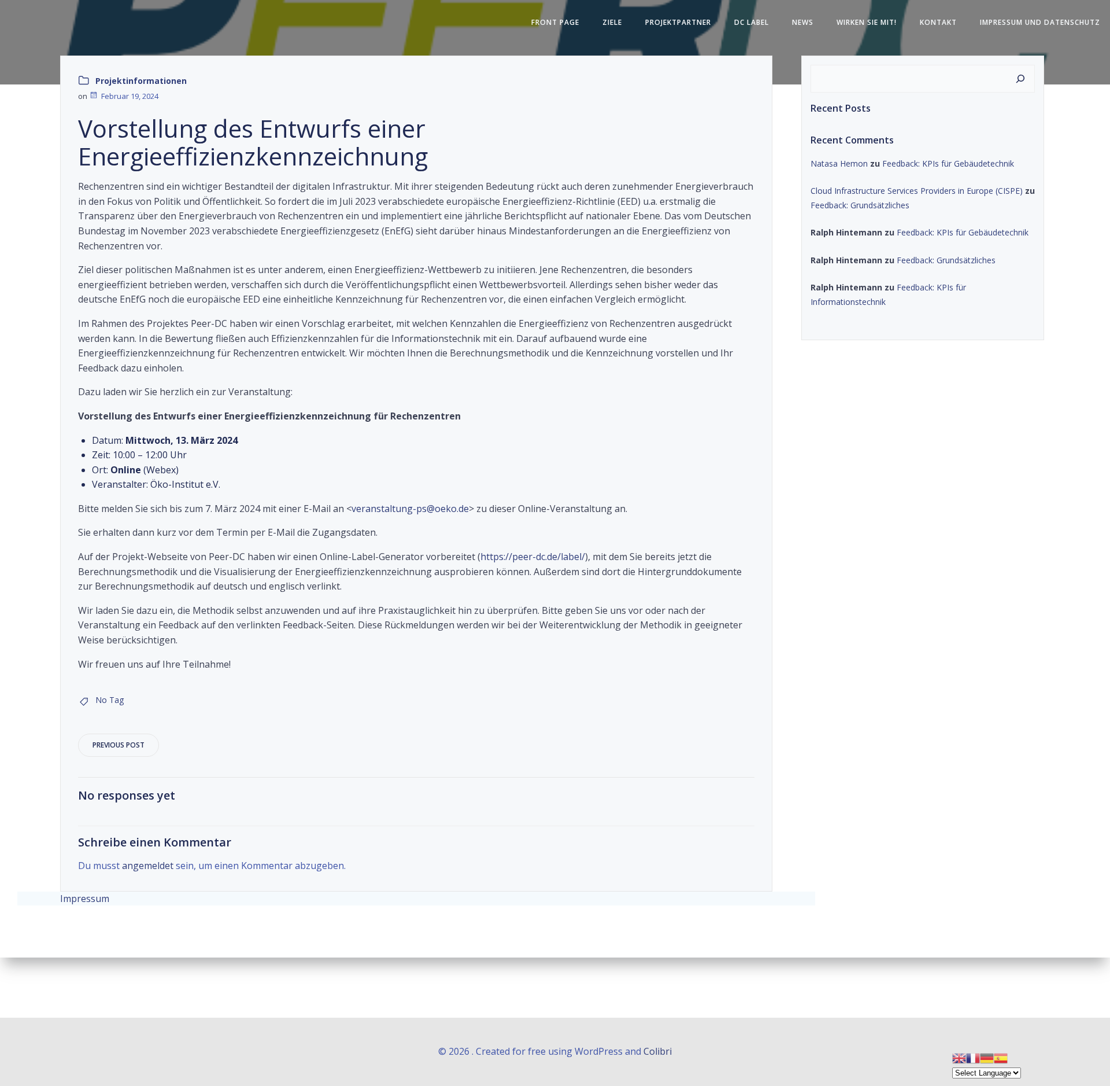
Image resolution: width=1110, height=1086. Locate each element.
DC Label (751, 22)
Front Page (555, 22)
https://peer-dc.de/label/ (532, 556)
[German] (987, 1057)
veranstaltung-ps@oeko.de (410, 508)
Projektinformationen (141, 80)
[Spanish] (1001, 1057)
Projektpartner (678, 22)
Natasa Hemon (839, 163)
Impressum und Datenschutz (1040, 22)
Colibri (657, 1051)
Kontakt (938, 22)
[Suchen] (1020, 78)
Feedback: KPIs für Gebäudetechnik (948, 163)
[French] (973, 1057)
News (802, 22)
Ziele (612, 22)
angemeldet (147, 865)
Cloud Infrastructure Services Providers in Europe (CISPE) (917, 190)
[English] (959, 1057)
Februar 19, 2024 (129, 96)
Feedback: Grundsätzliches (860, 205)
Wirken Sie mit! (867, 22)
